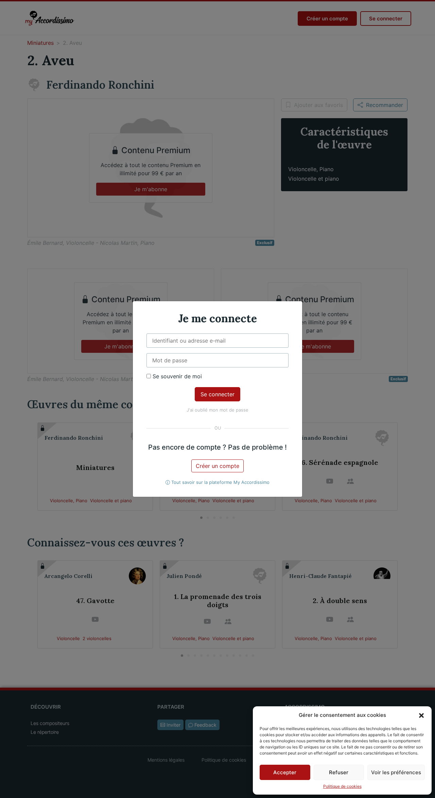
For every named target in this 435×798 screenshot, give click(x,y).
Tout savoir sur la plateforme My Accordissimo (219, 482)
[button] (421, 715)
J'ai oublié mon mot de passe (217, 410)
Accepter (284, 772)
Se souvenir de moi (176, 376)
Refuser (338, 772)
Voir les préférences (396, 772)
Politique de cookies (342, 786)
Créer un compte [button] (217, 466)
